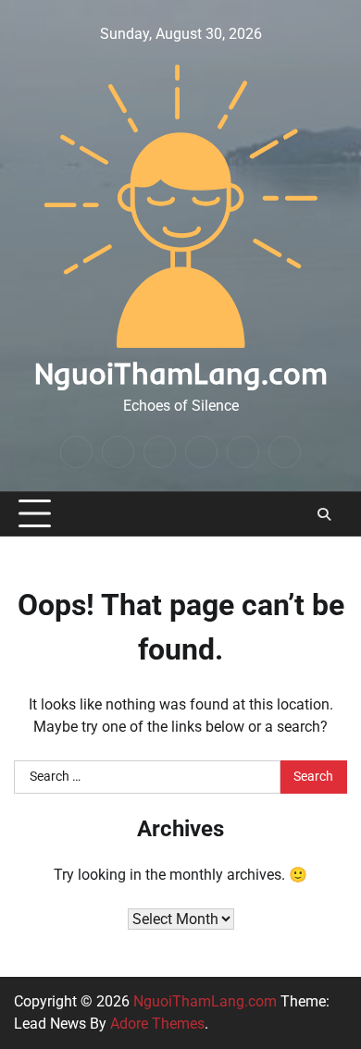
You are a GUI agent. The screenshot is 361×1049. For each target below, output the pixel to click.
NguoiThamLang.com (181, 372)
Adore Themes (157, 1023)
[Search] (324, 514)
